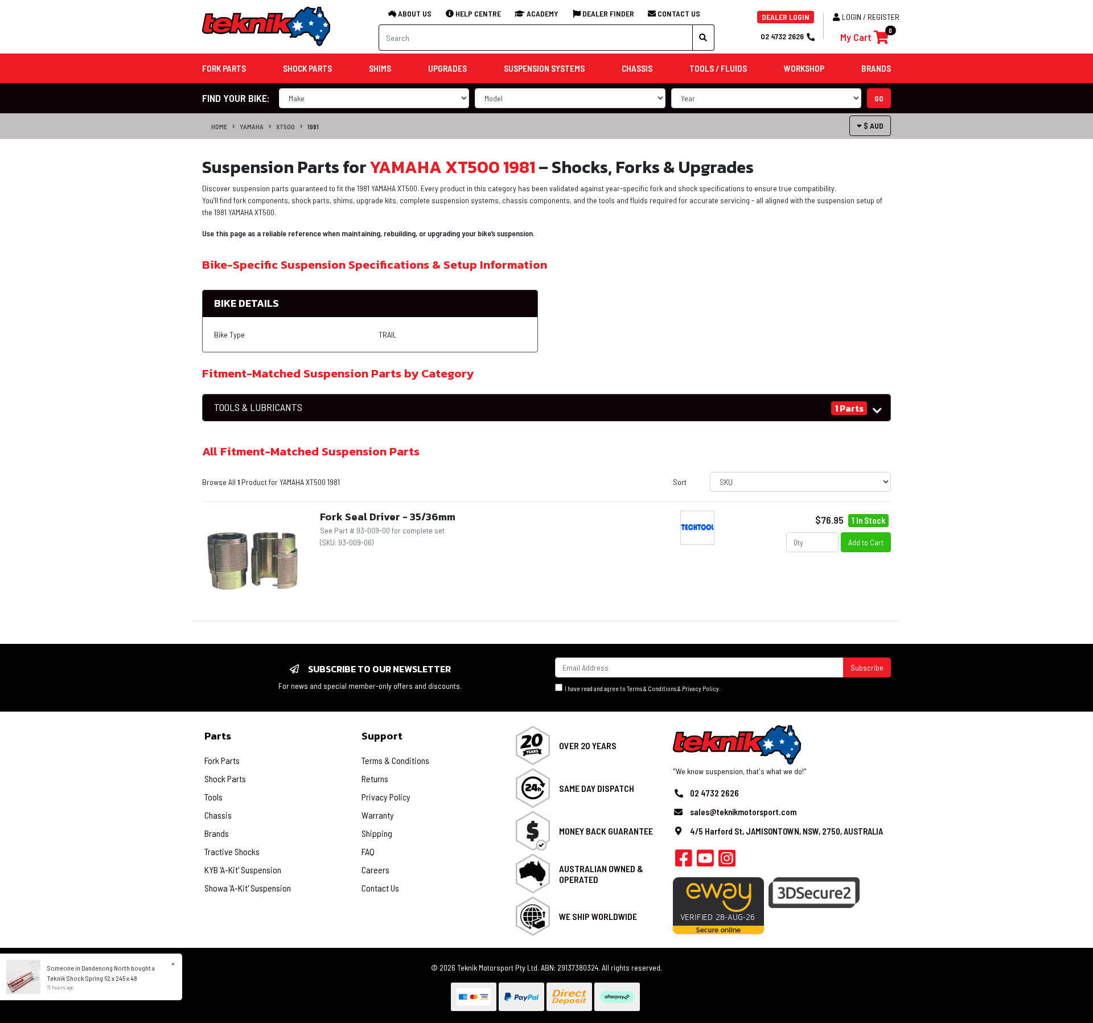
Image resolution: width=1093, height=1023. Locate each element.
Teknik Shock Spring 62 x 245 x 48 (92, 978)
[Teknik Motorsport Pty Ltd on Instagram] (726, 861)
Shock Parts (225, 778)
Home (219, 126)
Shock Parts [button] (307, 68)
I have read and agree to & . (641, 688)
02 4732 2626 (782, 36)
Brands (216, 833)
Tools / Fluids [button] (718, 68)
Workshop (804, 68)
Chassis (218, 815)
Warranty (377, 815)
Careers (375, 869)
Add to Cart (866, 542)
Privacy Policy (700, 688)
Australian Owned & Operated (601, 874)
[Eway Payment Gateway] (718, 904)
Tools (213, 796)
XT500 (285, 126)
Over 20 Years (588, 745)
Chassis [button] (637, 68)
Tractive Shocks (232, 851)
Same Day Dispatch (596, 788)
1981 (313, 126)
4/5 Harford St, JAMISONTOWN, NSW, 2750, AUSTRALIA (786, 831)
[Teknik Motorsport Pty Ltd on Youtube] (705, 861)
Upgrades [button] (447, 68)
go (879, 98)
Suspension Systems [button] (544, 68)
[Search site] (703, 37)
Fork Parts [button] (224, 68)
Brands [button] (876, 68)
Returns (374, 778)
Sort (680, 482)
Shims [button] (380, 68)
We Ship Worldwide (598, 916)
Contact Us (380, 887)
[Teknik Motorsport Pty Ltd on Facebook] (683, 861)
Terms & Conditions (651, 688)
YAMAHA (252, 126)
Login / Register (870, 17)
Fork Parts (222, 760)
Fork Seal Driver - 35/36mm (387, 516)
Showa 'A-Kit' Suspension (247, 887)
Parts (217, 735)
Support (381, 735)
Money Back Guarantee (606, 830)
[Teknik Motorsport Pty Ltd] (267, 26)
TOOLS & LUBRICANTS (258, 407)
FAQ (368, 851)
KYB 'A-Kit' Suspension (242, 869)
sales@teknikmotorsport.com (743, 812)
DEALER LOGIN (786, 17)
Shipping (376, 833)
